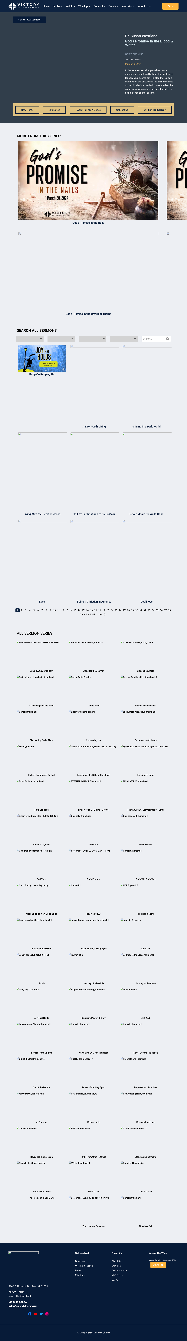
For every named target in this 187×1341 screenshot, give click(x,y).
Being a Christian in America (94, 601)
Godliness (146, 601)
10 (54, 610)
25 (116, 610)
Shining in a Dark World (146, 426)
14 (71, 610)
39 (81, 614)
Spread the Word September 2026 (162, 1260)
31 (140, 610)
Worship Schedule (84, 1265)
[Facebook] (30, 1314)
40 (85, 614)
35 (157, 610)
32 (144, 610)
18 (87, 610)
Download (158, 1265)
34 (153, 610)
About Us (116, 1261)
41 (89, 614)
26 (120, 610)
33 (149, 610)
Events (78, 1270)
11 (58, 610)
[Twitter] (41, 1314)
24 (112, 610)
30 (136, 610)
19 (91, 610)
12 (62, 610)
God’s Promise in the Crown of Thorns (88, 313)
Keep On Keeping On (41, 374)
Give (170, 6)
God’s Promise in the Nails (88, 222)
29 (132, 610)
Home (46, 6)
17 (83, 610)
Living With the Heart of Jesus (42, 514)
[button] (54, 110)
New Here (80, 1261)
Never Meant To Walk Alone (146, 514)
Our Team (116, 1265)
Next (100, 614)
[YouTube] (35, 1314)
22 (103, 610)
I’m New (57, 6)
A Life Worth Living (94, 426)
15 (75, 610)
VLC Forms (117, 1275)
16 (79, 610)
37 (165, 610)
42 (93, 614)
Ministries (79, 1275)
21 (99, 610)
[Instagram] (47, 1314)
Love (42, 601)
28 (128, 610)
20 (95, 610)
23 (108, 610)
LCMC (115, 1280)
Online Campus (119, 1270)
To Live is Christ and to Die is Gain (94, 514)
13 (66, 610)
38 (169, 610)
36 (161, 610)
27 (124, 610)
